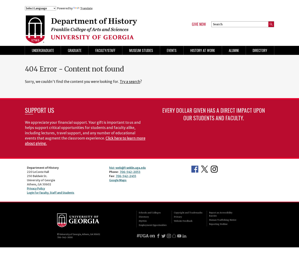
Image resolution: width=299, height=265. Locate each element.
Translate (86, 8)
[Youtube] (179, 236)
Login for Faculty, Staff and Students (50, 192)
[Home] (94, 26)
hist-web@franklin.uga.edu (127, 167)
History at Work (202, 50)
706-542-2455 (126, 176)
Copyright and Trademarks (188, 212)
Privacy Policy (36, 188)
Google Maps (117, 180)
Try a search (130, 81)
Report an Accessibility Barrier (220, 214)
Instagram (214, 169)
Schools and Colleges (150, 212)
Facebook (194, 169)
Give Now (199, 24)
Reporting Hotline (218, 224)
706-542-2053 (130, 172)
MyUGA (143, 221)
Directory (260, 50)
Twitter (204, 169)
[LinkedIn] (184, 236)
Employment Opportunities (153, 225)
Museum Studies (141, 50)
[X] (163, 236)
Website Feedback (183, 221)
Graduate (74, 50)
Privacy (178, 216)
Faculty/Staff (105, 50)
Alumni (234, 50)
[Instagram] (169, 236)
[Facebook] (158, 236)
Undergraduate (43, 50)
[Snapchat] (174, 236)
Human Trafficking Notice (222, 220)
